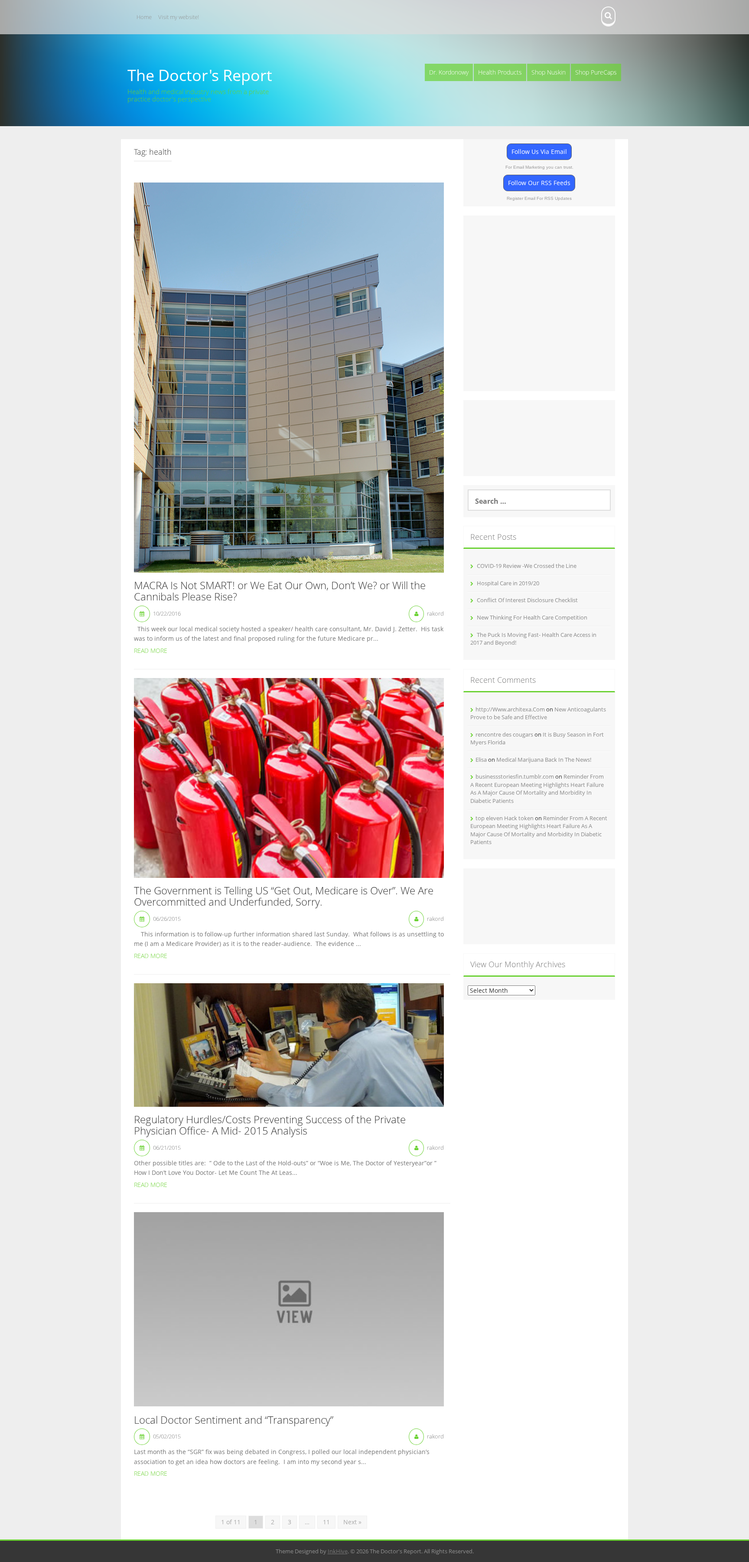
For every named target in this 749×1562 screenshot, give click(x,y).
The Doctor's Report (199, 75)
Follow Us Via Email (539, 151)
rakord (435, 613)
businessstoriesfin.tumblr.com (514, 776)
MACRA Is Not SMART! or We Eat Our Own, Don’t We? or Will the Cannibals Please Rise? (280, 591)
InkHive (338, 1551)
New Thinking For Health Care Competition (532, 617)
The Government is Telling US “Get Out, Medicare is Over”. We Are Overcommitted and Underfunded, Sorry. (283, 897)
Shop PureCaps (596, 72)
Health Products (500, 72)
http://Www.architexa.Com (510, 709)
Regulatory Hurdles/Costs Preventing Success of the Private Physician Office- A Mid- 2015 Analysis (270, 1126)
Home (144, 17)
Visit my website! (178, 17)
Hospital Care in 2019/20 (508, 583)
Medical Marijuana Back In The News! (543, 759)
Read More (150, 650)
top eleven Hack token (504, 818)
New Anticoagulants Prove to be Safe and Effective (538, 713)
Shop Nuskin (548, 72)
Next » (352, 1522)
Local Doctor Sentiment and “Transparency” (233, 1420)
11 (326, 1522)
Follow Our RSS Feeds (539, 183)
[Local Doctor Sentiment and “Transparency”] (289, 1308)
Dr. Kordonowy (449, 72)
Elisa (481, 759)
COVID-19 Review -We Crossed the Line (526, 566)
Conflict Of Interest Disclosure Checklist (527, 600)
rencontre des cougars (504, 734)
